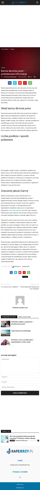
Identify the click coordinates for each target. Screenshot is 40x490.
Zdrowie (12, 440)
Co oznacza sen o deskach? (9, 287)
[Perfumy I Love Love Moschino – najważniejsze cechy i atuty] (5, 342)
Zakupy (3, 67)
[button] (37, 2)
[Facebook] (20, 477)
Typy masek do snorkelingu (21, 331)
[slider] (6, 266)
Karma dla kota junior (15, 210)
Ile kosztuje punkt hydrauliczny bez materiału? (29, 288)
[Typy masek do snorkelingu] (5, 333)
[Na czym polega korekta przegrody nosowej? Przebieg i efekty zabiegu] (4, 439)
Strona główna (5, 49)
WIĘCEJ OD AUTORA (24, 317)
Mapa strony (20, 484)
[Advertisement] (20, 26)
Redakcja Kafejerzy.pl (10, 76)
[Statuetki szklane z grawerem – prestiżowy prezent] (5, 324)
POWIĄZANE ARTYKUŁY (9, 317)
